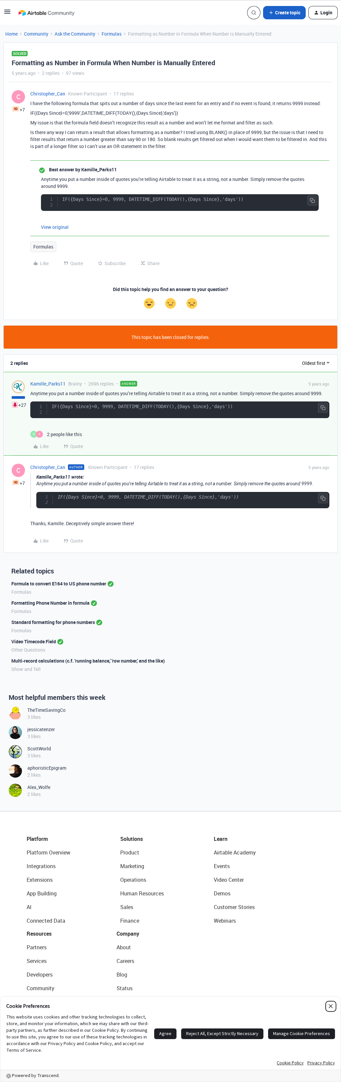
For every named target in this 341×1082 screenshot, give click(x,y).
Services (37, 961)
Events (222, 866)
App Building (42, 893)
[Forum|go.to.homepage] (46, 12)
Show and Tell (26, 669)
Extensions (40, 879)
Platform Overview (48, 852)
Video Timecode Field (33, 641)
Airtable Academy (235, 852)
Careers (125, 961)
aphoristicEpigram (46, 768)
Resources (39, 933)
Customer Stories (234, 907)
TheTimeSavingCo (46, 710)
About (124, 947)
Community (36, 34)
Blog (122, 974)
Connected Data (46, 920)
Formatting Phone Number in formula (50, 603)
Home (11, 34)
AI (29, 907)
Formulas (112, 34)
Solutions (131, 839)
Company (128, 933)
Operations (133, 879)
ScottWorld (39, 748)
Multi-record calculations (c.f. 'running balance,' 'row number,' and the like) (88, 661)
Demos (222, 893)
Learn (220, 839)
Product (129, 852)
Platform (37, 839)
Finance (129, 920)
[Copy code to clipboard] (312, 201)
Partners (37, 947)
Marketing (132, 866)
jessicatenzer (41, 729)
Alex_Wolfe (38, 787)
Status (125, 988)
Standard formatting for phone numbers (53, 622)
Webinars (225, 920)
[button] (7, 14)
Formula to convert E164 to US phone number (58, 583)
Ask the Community (75, 34)
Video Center (229, 879)
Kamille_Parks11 (48, 384)
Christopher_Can (47, 93)
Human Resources (142, 893)
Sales (126, 907)
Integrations (41, 866)
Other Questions (28, 650)
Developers (40, 974)
